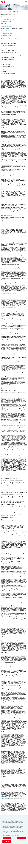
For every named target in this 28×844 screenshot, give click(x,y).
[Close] (25, 818)
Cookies (15, 249)
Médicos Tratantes (5, 23)
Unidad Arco (4, 16)
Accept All (6, 841)
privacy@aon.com (5, 796)
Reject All (21, 837)
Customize (6, 837)
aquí (2, 88)
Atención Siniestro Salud (6, 26)
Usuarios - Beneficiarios (6, 21)
